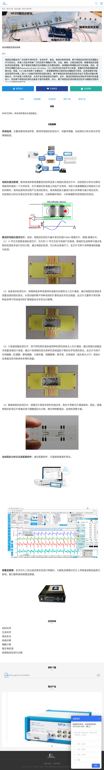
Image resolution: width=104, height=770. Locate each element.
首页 (3, 9)
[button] (52, 39)
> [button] (100, 26)
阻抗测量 (17, 9)
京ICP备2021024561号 (64, 767)
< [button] (4, 26)
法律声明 (56, 764)
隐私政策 (47, 764)
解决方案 (10, 9)
